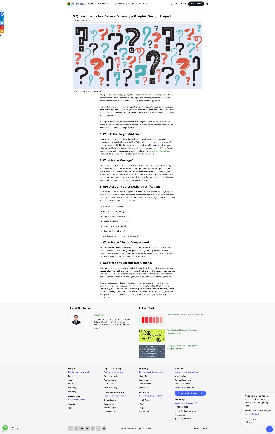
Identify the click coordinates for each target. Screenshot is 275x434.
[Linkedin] (2, 18)
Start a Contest (196, 4)
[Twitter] (2, 23)
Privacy (204, 428)
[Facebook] (2, 14)
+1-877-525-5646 (180, 4)
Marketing (72, 391)
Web (70, 380)
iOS (177, 419)
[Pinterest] (2, 27)
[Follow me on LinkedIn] (96, 328)
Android (187, 419)
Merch (70, 384)
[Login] (206, 4)
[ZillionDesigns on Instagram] (93, 428)
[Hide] (1, 35)
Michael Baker (99, 315)
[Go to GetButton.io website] (5, 431)
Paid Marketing (110, 380)
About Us (143, 376)
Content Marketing (111, 376)
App (69, 408)
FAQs (141, 404)
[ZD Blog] (76, 3)
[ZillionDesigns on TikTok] (98, 428)
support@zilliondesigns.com (186, 411)
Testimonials (144, 380)
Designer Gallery (110, 404)
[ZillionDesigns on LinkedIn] (81, 428)
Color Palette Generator (184, 388)
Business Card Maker (183, 380)
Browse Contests (110, 400)
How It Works (144, 400)
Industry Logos (110, 408)
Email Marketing (110, 388)
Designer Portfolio (111, 411)
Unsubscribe (180, 415)
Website (71, 404)
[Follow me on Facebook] (94, 328)
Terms (197, 428)
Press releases (145, 384)
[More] (2, 31)
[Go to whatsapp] (5, 427)
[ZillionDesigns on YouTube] (104, 428)
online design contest (160, 151)
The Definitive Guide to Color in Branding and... (185, 314)
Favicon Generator (182, 384)
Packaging (72, 388)
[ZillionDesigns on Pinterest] (87, 428)
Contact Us (143, 388)
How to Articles (145, 411)
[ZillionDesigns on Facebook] (70, 428)
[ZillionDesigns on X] (76, 428)
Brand (70, 376)
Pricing (134, 4)
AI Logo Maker (180, 376)
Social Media (109, 384)
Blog (141, 408)
